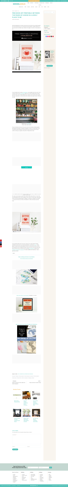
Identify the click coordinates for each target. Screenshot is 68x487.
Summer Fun (41, 478)
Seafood (50, 476)
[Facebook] (3, 1)
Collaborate (14, 485)
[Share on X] (1, 244)
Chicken (50, 475)
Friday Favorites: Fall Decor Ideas (35, 382)
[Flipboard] (8, 1)
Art (31, 477)
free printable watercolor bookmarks (26, 258)
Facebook (14, 249)
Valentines (41, 475)
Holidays (40, 472)
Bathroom (14, 477)
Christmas (41, 474)
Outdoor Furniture (24, 475)
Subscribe (18, 485)
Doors (23, 479)
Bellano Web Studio (64, 485)
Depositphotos (52, 67)
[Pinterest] (1, 1)
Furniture (23, 474)
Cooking (49, 472)
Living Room (14, 478)
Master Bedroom (15, 476)
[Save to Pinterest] (1, 240)
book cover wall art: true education (23, 295)
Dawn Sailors (17, 19)
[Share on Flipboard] (1, 246)
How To (32, 478)
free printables (36, 376)
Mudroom (14, 479)
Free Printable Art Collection (31, 324)
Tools (23, 476)
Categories (46, 27)
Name (14, 446)
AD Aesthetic (25, 92)
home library (22, 93)
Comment (15, 434)
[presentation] (17, 395)
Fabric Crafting (33, 475)
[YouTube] (6, 1)
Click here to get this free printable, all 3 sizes (26, 167)
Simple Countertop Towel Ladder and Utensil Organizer (18, 382)
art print (14, 376)
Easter (41, 476)
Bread (50, 479)
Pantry (14, 475)
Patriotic (41, 479)
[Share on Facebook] (1, 242)
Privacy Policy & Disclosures (6, 485)
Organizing (23, 478)
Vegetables (50, 477)
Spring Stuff (41, 477)
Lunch (50, 478)
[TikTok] (7, 1)
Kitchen (14, 474)
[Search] (54, 12)
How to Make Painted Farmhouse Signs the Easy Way (35, 402)
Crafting (31, 472)
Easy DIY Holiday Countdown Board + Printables (26, 402)
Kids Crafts (32, 476)
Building (22, 472)
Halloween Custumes (34, 479)
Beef (49, 474)
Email (28, 446)
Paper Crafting (33, 474)
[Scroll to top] (2, 480)
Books (17, 376)
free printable (21, 376)
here (35, 244)
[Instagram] (4, 1)
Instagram (22, 249)
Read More (52, 61)
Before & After (24, 477)
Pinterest (17, 249)
